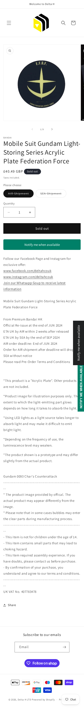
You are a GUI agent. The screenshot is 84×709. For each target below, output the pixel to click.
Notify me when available (42, 244)
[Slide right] (52, 129)
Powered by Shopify (43, 699)
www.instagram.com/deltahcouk (28, 277)
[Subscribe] (64, 647)
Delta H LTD (24, 699)
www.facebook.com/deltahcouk (27, 271)
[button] (9, 23)
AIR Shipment (21, 194)
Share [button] (12, 605)
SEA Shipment (53, 194)
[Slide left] (32, 129)
